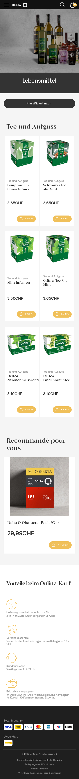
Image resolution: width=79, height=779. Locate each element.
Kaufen (29, 219)
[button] (39, 103)
